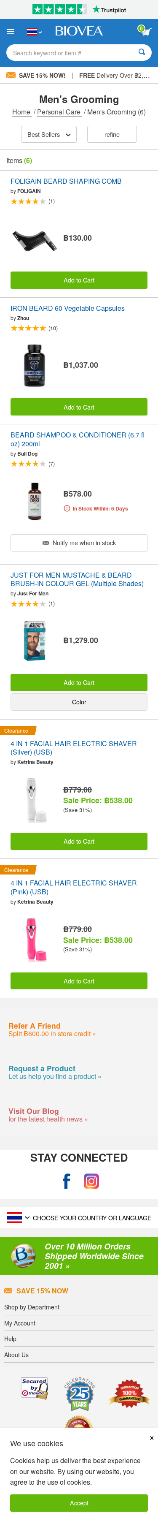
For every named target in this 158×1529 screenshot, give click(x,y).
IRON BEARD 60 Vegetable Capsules (68, 308)
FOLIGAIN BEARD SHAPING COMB (66, 181)
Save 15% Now (42, 1290)
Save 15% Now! (42, 75)
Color (79, 701)
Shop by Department (31, 1307)
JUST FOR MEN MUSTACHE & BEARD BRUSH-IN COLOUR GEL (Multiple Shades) (77, 580)
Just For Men (32, 593)
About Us (16, 1354)
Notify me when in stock (83, 542)
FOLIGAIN (29, 191)
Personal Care (59, 112)
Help (10, 1338)
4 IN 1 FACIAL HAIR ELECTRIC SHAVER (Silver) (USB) (74, 748)
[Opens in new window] (66, 1181)
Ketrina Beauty (35, 762)
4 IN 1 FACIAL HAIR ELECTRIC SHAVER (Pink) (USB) (74, 887)
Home (22, 112)
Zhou (23, 318)
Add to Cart (79, 279)
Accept (79, 1502)
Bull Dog (27, 453)
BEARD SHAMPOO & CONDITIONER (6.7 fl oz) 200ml (78, 439)
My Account (19, 1323)
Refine (112, 134)
